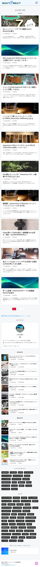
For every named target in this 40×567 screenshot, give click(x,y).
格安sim (21, 482)
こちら (18, 346)
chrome (25, 534)
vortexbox (27, 507)
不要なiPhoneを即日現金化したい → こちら (16, 316)
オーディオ (28, 472)
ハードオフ (5, 489)
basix (12, 530)
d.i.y (14, 482)
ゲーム (22, 537)
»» (26, 309)
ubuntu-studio (29, 530)
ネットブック (30, 520)
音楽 (35, 501)
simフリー (22, 514)
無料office (5, 527)
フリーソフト (18, 475)
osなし (13, 517)
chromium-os (6, 482)
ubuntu (5, 472)
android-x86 (6, 511)
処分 (20, 540)
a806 (14, 514)
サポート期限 (31, 537)
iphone (33, 534)
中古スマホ (31, 527)
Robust (2, 564)
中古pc (14, 489)
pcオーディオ (6, 507)
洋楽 (21, 485)
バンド (4, 524)
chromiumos (16, 511)
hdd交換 (5, 517)
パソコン (13, 540)
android (30, 514)
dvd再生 (19, 530)
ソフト (4, 540)
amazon (13, 527)
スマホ (13, 472)
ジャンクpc (6, 479)
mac (28, 482)
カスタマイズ (16, 479)
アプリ (11, 520)
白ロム (4, 530)
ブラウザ (22, 527)
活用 (4, 520)
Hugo (7, 563)
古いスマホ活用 (30, 517)
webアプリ (5, 537)
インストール (6, 475)
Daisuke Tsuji (12, 564)
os (20, 472)
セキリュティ (6, 534)
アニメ (28, 485)
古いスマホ (21, 524)
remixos (20, 517)
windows (26, 479)
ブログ (14, 485)
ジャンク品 (20, 520)
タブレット (5, 485)
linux (27, 475)
